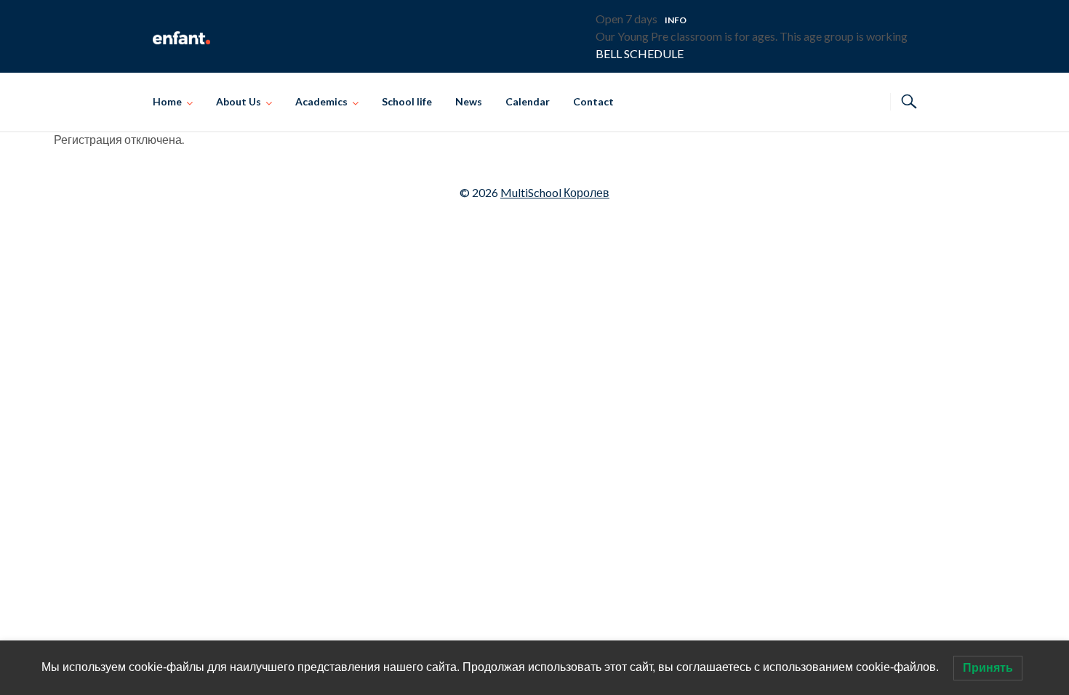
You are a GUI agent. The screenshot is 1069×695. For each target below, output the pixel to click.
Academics (321, 101)
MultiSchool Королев (554, 192)
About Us (238, 101)
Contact (593, 101)
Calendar (527, 101)
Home (167, 101)
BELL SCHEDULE (640, 53)
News (468, 101)
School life (407, 101)
